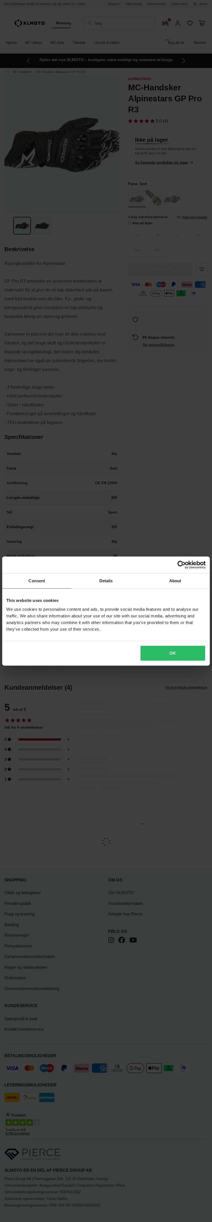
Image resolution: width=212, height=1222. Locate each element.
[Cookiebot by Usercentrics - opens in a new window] (181, 565)
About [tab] (175, 580)
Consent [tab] (36, 580)
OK (172, 652)
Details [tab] (106, 580)
